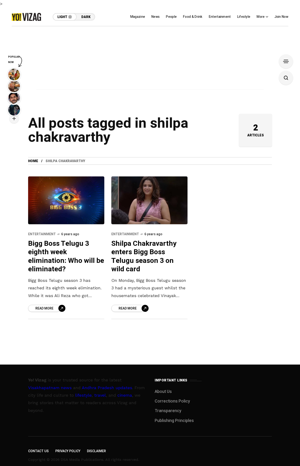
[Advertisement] (150, 59)
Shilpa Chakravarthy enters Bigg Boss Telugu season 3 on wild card (143, 257)
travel (100, 395)
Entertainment (42, 234)
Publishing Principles (174, 421)
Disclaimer (96, 451)
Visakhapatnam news (50, 387)
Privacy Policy (67, 451)
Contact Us (38, 451)
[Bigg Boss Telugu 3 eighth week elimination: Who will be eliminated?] (66, 200)
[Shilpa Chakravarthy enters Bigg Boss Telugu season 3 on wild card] (149, 200)
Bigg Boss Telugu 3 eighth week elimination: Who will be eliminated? (66, 257)
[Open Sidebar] (286, 61)
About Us (163, 391)
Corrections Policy (172, 401)
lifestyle (83, 395)
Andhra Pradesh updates (107, 387)
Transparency (168, 411)
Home (33, 161)
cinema (124, 395)
